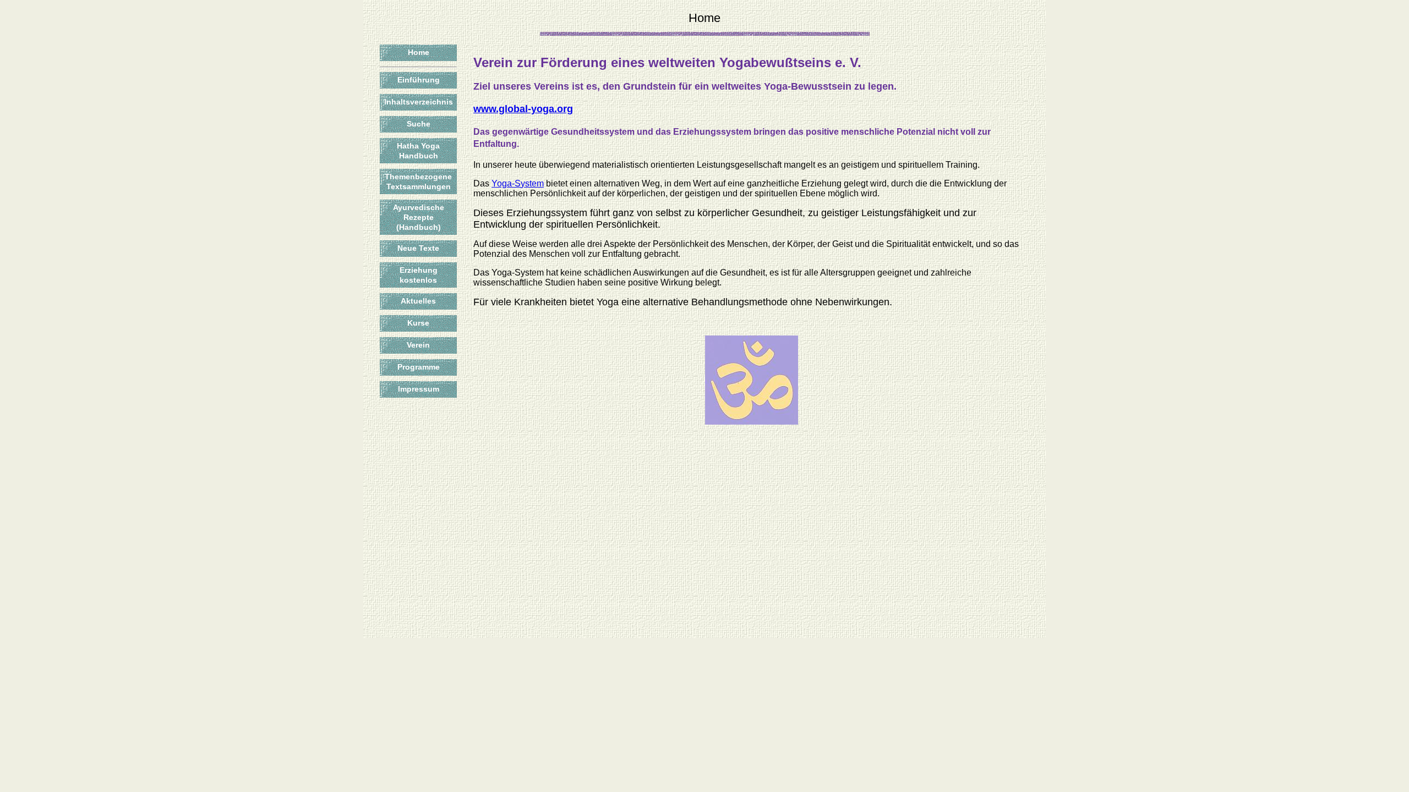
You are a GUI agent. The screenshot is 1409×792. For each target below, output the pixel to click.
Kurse (418, 322)
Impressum (418, 388)
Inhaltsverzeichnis (418, 101)
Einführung (418, 79)
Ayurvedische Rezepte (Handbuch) (418, 217)
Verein (418, 344)
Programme (418, 366)
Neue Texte (418, 248)
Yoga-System (517, 183)
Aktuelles (418, 300)
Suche (418, 123)
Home (418, 52)
